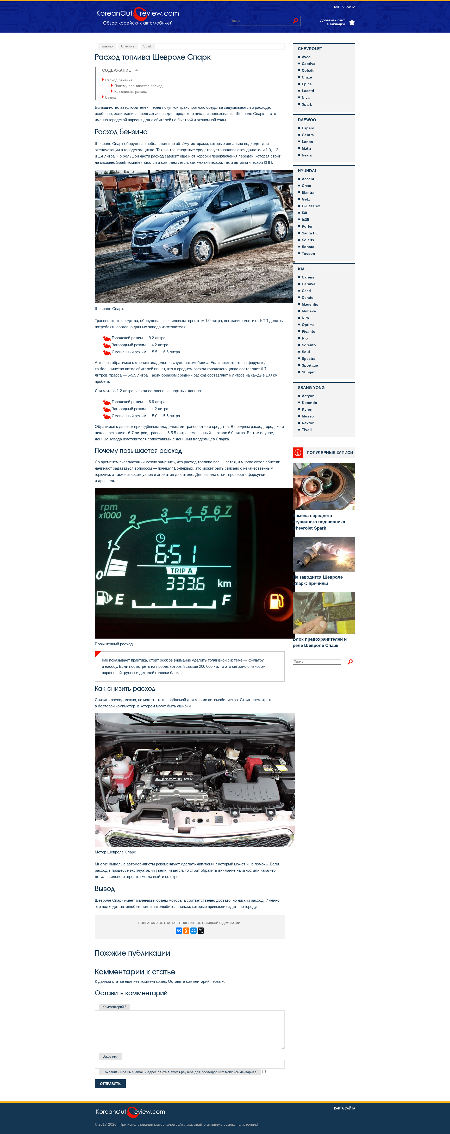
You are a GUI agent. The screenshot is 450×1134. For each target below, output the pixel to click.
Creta (306, 186)
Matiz (306, 148)
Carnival (309, 284)
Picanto (308, 331)
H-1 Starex (311, 206)
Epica (307, 84)
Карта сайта (344, 7)
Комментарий (114, 1007)
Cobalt (308, 70)
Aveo (306, 57)
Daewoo (307, 120)
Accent (308, 179)
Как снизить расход (130, 91)
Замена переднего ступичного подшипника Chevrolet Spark (319, 522)
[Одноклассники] (186, 930)
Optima (308, 325)
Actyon (308, 396)
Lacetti (308, 91)
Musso (308, 416)
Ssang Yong (311, 387)
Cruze (307, 77)
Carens (308, 277)
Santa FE (310, 233)
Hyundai (307, 170)
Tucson (308, 253)
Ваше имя (110, 1056)
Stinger (308, 372)
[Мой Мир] (193, 930)
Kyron (307, 409)
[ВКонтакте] (179, 930)
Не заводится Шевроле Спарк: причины (318, 580)
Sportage (310, 365)
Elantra (308, 192)
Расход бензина (119, 80)
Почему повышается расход (138, 86)
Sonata (308, 247)
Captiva (308, 64)
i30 (304, 213)
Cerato (308, 297)
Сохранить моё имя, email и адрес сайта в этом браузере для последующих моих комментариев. (180, 1072)
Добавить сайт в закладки (332, 22)
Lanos (307, 142)
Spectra (308, 358)
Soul (306, 352)
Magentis (310, 304)
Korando (309, 403)
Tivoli (307, 430)
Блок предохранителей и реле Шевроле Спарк (320, 642)
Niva (306, 97)
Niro (305, 318)
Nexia (307, 155)
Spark (307, 104)
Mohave (309, 311)
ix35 (305, 219)
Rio (305, 338)
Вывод (110, 97)
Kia (301, 269)
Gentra (308, 135)
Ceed (306, 291)
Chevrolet (310, 48)
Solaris (308, 240)
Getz (306, 199)
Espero (308, 128)
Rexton (308, 423)
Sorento (309, 345)
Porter (307, 226)
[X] (201, 930)
